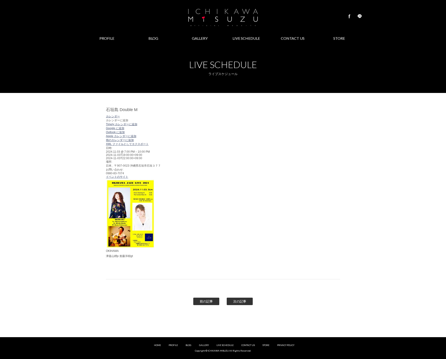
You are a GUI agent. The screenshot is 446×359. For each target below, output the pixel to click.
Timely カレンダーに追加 (121, 124)
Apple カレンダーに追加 (121, 136)
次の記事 (239, 301)
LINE (359, 16)
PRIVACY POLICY (285, 345)
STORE (265, 345)
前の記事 (206, 301)
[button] (117, 120)
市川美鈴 (223, 16)
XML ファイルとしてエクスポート (127, 144)
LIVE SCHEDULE (225, 345)
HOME (157, 345)
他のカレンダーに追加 (120, 140)
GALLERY (204, 345)
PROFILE (173, 345)
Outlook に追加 (115, 132)
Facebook (349, 16)
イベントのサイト (117, 176)
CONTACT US (248, 345)
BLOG (188, 345)
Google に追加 (115, 128)
